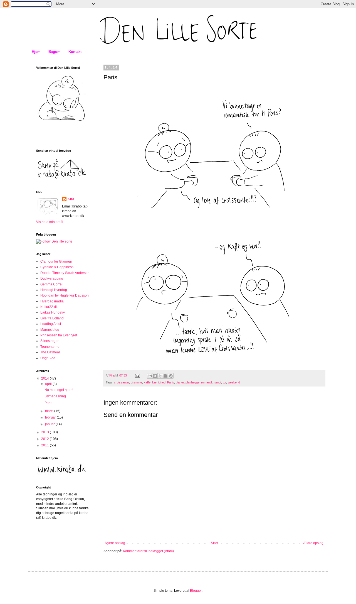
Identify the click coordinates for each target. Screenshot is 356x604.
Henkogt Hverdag (53, 290)
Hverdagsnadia (52, 301)
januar (50, 424)
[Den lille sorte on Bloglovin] (54, 241)
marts (49, 411)
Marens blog (49, 330)
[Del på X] (160, 376)
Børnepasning (55, 396)
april (49, 384)
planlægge (192, 382)
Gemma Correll (51, 284)
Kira (71, 199)
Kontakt (74, 52)
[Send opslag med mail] (137, 375)
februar (51, 417)
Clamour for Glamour (56, 261)
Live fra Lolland (52, 318)
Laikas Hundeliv (52, 312)
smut (217, 382)
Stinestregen (50, 341)
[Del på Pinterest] (171, 376)
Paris (170, 382)
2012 (45, 439)
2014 (45, 378)
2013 (45, 432)
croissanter (121, 382)
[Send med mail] (149, 376)
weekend (234, 382)
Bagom (54, 52)
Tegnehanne (50, 347)
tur (224, 382)
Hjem (36, 52)
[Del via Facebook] (165, 376)
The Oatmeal (50, 352)
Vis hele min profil (49, 222)
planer (180, 382)
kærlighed (158, 382)
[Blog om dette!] (155, 376)
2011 (45, 445)
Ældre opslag (313, 543)
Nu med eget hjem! (58, 390)
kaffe (147, 382)
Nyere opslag (115, 543)
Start (214, 543)
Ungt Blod (47, 358)
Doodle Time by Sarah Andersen (65, 273)
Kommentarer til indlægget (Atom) (148, 551)
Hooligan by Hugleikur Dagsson (64, 295)
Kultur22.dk (49, 307)
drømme (136, 382)
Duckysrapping (51, 278)
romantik (207, 382)
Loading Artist (50, 324)
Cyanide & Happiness (56, 267)
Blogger (196, 591)
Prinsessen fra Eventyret (58, 335)
